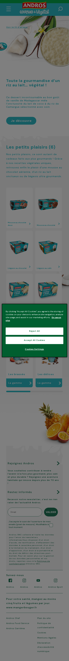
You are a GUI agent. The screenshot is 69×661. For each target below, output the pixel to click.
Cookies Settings (34, 349)
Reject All (34, 331)
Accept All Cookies (34, 340)
